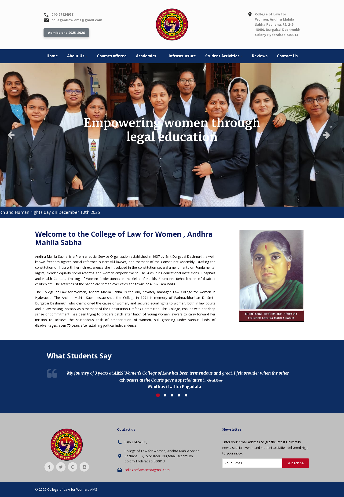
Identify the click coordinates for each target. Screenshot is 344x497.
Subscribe (295, 463)
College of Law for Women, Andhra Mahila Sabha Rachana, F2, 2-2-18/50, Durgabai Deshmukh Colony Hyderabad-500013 (277, 24)
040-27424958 (62, 14)
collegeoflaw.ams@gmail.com (76, 20)
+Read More (215, 380)
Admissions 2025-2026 (66, 32)
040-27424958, (135, 442)
